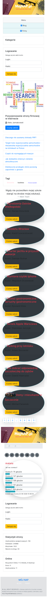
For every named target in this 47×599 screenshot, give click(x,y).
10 (29, 420)
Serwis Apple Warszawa (22, 323)
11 (33, 420)
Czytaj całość (12, 128)
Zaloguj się (11, 74)
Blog (24, 25)
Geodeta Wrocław (18, 228)
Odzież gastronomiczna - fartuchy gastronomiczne (21, 300)
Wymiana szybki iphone (21, 276)
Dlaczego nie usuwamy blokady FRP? (20, 137)
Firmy (24, 31)
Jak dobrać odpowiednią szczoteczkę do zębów (21, 370)
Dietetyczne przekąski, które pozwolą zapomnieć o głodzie (21, 168)
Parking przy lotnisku (20, 346)
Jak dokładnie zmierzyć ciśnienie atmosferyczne (19, 160)
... (16, 420)
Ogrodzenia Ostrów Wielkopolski (18, 205)
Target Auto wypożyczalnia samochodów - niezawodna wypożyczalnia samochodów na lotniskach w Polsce (23, 145)
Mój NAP (24, 580)
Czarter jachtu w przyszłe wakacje (22, 252)
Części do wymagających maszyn (19, 153)
